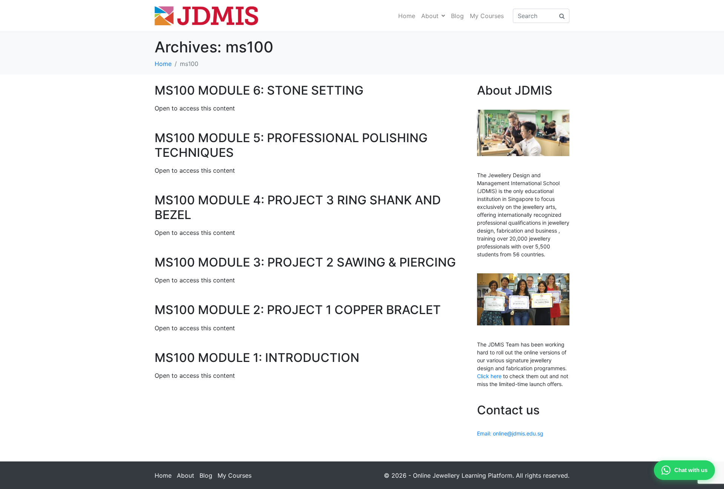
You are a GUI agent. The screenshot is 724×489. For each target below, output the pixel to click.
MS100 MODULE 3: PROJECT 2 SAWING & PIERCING (305, 262)
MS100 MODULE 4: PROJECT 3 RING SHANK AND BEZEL (298, 207)
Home (406, 16)
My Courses (487, 16)
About (430, 16)
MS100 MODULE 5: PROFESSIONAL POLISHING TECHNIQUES (291, 144)
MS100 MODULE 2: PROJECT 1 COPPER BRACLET (298, 309)
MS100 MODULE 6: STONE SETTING (259, 90)
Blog (457, 16)
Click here (489, 376)
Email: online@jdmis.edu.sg (510, 433)
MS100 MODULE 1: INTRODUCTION (257, 357)
